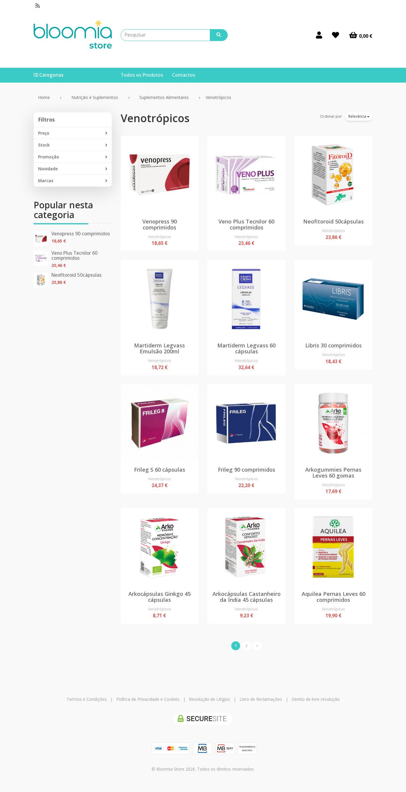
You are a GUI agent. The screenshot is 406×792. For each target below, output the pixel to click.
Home (44, 97)
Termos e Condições (87, 699)
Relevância (357, 116)
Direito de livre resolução (316, 699)
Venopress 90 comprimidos (80, 234)
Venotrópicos (155, 118)
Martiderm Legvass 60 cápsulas (246, 348)
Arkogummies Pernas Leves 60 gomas (333, 472)
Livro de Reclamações (261, 699)
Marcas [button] (45, 180)
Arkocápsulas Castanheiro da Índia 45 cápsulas (247, 596)
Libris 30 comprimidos (333, 345)
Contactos (183, 75)
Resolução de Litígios (209, 699)
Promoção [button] (48, 157)
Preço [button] (43, 133)
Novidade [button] (48, 168)
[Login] (319, 35)
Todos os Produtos (142, 75)
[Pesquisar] (219, 35)
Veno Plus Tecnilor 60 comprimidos (74, 255)
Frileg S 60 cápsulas (159, 469)
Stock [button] (44, 145)
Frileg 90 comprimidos (246, 469)
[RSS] (38, 5)
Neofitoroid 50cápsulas (76, 275)
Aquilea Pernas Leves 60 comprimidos (333, 596)
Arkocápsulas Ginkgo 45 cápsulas (159, 596)
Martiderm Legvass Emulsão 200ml (159, 348)
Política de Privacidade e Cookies (148, 699)
